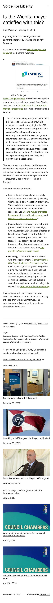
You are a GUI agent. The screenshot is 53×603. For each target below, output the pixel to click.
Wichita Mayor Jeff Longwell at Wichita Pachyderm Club (22, 491)
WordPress (44, 594)
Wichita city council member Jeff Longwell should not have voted (24, 534)
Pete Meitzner (32, 339)
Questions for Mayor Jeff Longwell (20, 398)
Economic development (13, 336)
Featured (27, 336)
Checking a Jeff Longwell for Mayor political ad (26, 438)
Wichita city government (37, 323)
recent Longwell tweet (14, 98)
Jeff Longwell (19, 339)
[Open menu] (48, 6)
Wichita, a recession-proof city (23, 218)
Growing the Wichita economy (34, 286)
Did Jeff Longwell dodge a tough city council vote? (25, 576)
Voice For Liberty (18, 6)
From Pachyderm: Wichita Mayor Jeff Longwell (26, 478)
